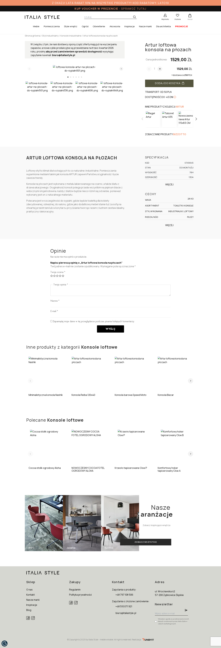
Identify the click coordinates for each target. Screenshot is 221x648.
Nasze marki (145, 26)
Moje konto (165, 19)
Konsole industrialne (70, 35)
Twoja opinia (60, 284)
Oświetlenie (99, 26)
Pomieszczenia (52, 26)
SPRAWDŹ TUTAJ (133, 8)
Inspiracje (129, 26)
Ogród (85, 26)
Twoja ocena (57, 272)
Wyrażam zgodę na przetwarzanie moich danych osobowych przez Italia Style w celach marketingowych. (173, 621)
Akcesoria (115, 26)
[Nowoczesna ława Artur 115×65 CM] (185, 119)
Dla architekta (163, 26)
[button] (70, 77)
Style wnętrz (70, 26)
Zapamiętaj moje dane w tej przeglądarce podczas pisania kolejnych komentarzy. (94, 321)
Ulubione (177, 19)
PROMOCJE (181, 26)
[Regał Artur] (153, 119)
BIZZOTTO (179, 134)
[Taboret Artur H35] (169, 119)
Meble (36, 26)
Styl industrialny (50, 35)
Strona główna (32, 35)
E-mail (54, 311)
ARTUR (180, 106)
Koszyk (190, 19)
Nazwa (54, 301)
